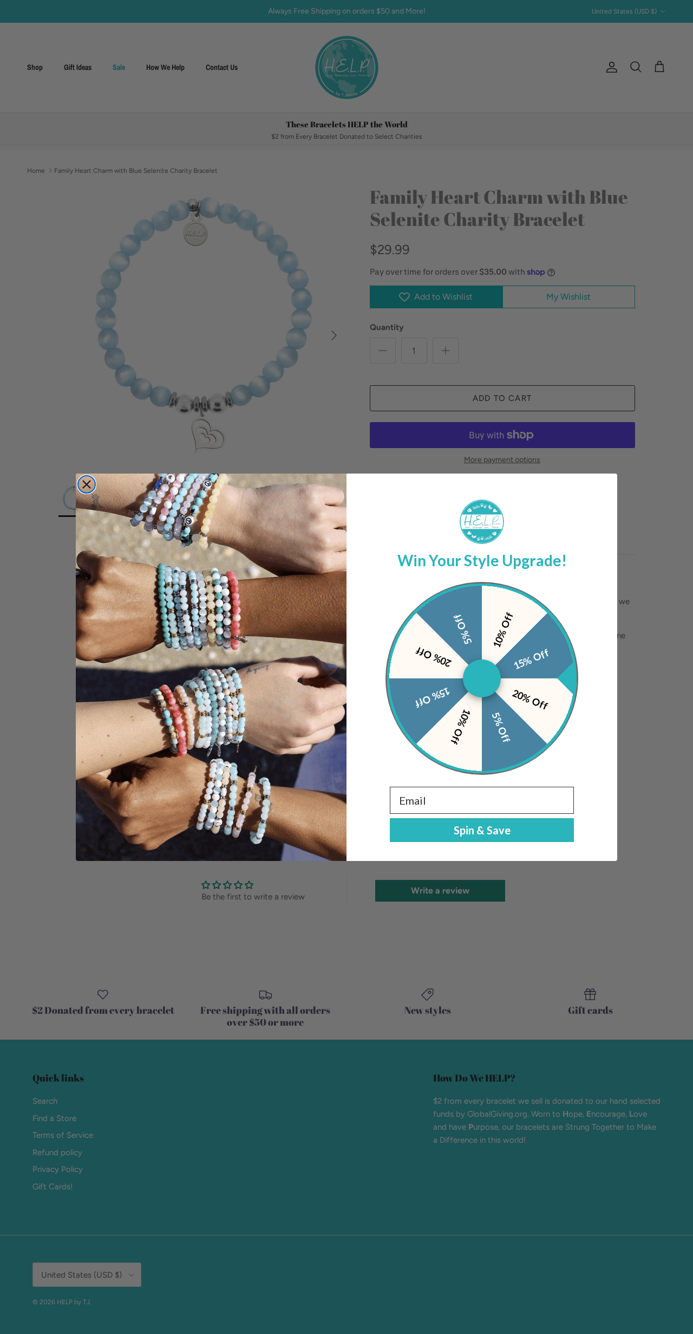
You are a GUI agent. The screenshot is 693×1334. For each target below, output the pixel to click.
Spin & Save (482, 830)
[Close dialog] (86, 484)
